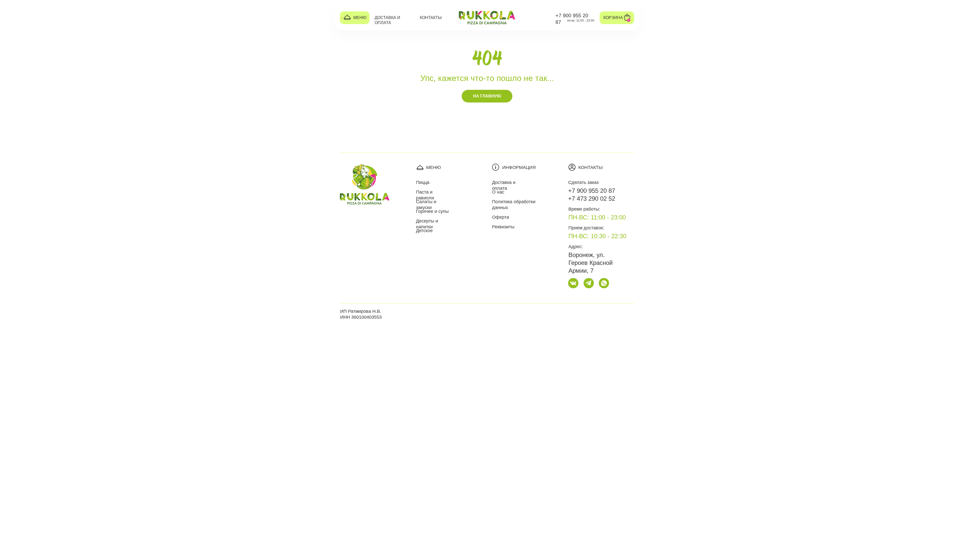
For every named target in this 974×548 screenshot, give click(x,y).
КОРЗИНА (613, 17)
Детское (424, 230)
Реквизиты (503, 226)
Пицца (422, 182)
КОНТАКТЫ (431, 17)
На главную (487, 96)
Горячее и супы (432, 211)
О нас (498, 192)
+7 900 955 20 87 (591, 190)
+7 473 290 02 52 (591, 198)
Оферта (500, 217)
